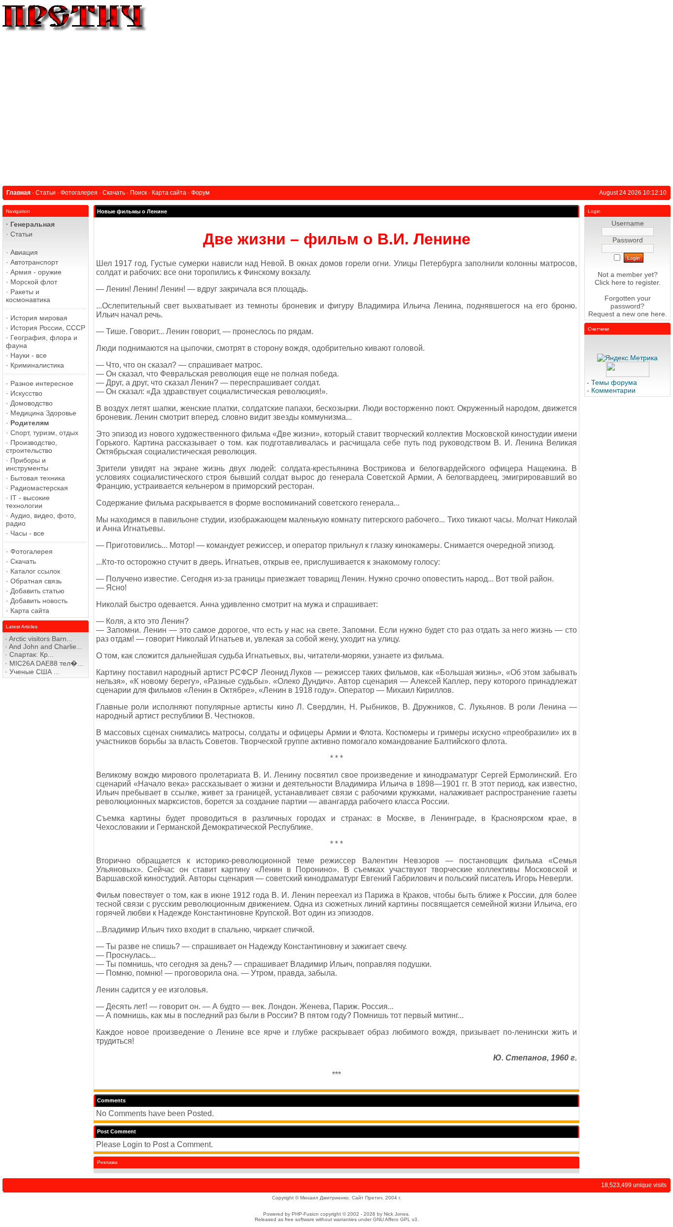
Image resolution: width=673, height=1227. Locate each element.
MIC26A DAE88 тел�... (46, 663)
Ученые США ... (34, 672)
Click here (610, 282)
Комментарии (613, 390)
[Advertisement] (336, 107)
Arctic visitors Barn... (40, 639)
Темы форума (614, 382)
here (658, 314)
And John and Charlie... (45, 646)
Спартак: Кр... (31, 654)
